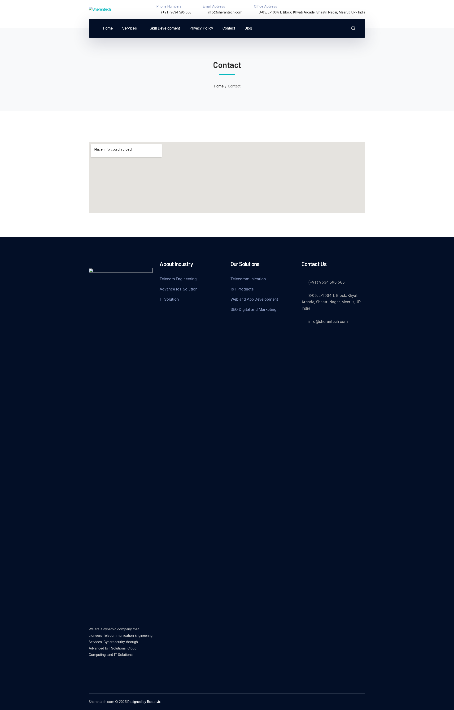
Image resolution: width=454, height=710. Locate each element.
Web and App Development (254, 299)
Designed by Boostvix (144, 702)
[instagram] (126, 667)
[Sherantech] (100, 9)
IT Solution (169, 299)
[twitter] (91, 667)
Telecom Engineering (178, 279)
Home (219, 86)
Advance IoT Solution (178, 289)
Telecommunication (248, 279)
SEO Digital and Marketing (253, 309)
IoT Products (242, 289)
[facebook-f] (102, 667)
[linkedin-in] (114, 667)
